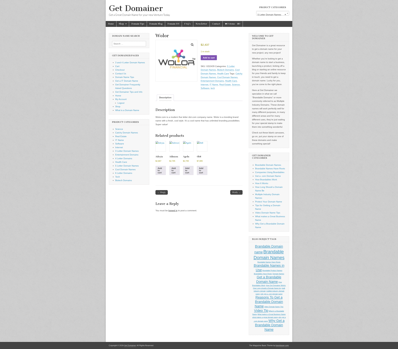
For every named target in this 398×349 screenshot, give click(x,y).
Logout (121, 103)
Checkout (120, 70)
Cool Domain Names (227, 77)
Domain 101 (173, 24)
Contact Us (120, 73)
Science (236, 84)
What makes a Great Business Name (271, 314)
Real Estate (225, 84)
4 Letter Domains (123, 158)
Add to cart (209, 57)
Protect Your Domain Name (268, 201)
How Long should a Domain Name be (267, 288)
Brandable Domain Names (268, 165)
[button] (192, 45)
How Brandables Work (266, 179)
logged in (172, 210)
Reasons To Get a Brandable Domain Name (269, 301)
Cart (117, 66)
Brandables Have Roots (263, 274)
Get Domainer (136, 8)
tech (213, 88)
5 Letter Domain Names (127, 165)
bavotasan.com (282, 345)
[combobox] (272, 13)
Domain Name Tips (124, 77)
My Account (121, 99)
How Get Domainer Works (276, 285)
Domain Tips (137, 24)
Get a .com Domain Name (268, 176)
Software (205, 88)
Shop (121, 24)
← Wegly (161, 192)
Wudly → (236, 192)
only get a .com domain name (271, 294)
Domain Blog (156, 24)
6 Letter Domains (123, 173)
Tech (117, 177)
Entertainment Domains (212, 81)
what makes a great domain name (265, 317)
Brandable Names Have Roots (270, 168)
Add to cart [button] (160, 170)
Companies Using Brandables (269, 172)
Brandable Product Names (272, 270)
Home (111, 24)
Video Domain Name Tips (267, 212)
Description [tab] (165, 97)
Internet (204, 84)
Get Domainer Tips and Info (128, 92)
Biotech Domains (225, 70)
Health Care (223, 73)
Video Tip (261, 310)
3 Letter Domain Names (127, 151)
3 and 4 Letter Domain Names (130, 62)
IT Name (214, 84)
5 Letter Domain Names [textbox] (272, 14)
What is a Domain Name (127, 110)
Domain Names (278, 274)
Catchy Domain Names (126, 132)
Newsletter (201, 24)
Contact (216, 24)
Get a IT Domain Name (126, 81)
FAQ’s (187, 24)
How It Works (261, 183)
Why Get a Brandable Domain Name (270, 325)
